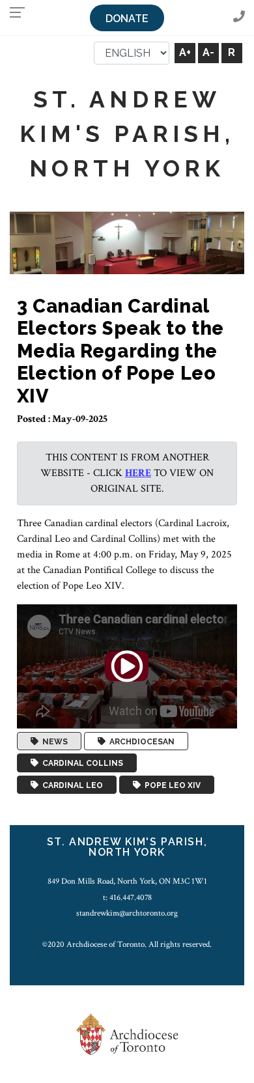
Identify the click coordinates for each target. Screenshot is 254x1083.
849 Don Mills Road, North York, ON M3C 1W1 (127, 881)
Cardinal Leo (70, 784)
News (53, 741)
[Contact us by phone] (239, 17)
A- (208, 52)
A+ (185, 52)
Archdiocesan (140, 741)
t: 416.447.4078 (127, 897)
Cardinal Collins (80, 763)
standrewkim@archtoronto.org (127, 913)
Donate (127, 18)
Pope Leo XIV (171, 784)
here (138, 473)
